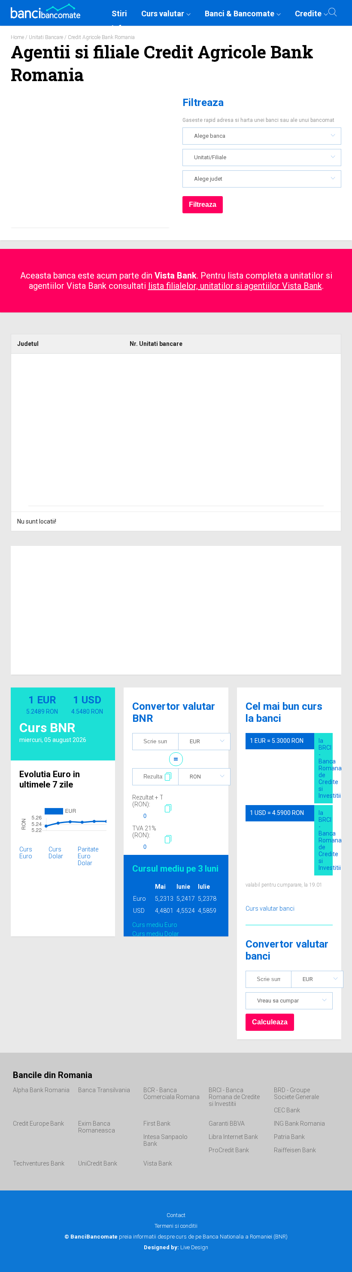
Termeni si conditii (176, 1226)
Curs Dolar (56, 853)
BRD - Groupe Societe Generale (296, 1093)
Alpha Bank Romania (41, 1090)
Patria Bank (289, 1136)
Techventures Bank (38, 1163)
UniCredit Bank (97, 1163)
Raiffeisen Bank (295, 1150)
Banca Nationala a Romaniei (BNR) (245, 1236)
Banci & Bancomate (239, 13)
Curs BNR (47, 727)
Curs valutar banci (270, 908)
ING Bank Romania (299, 1123)
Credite (308, 13)
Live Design (176, 1247)
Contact (176, 1215)
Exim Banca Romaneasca (96, 1127)
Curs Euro (25, 853)
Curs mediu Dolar (155, 933)
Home (17, 37)
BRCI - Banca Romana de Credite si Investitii (234, 1097)
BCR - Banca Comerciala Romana (171, 1093)
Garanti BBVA (227, 1123)
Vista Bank (157, 1163)
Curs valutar (162, 13)
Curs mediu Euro (154, 924)
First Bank (156, 1123)
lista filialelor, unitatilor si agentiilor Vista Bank (235, 286)
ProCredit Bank (229, 1150)
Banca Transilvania (104, 1090)
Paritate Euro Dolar (88, 856)
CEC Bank (287, 1110)
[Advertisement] (90, 163)
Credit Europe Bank (38, 1123)
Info (119, 28)
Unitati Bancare (46, 37)
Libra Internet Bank (233, 1136)
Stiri (119, 13)
